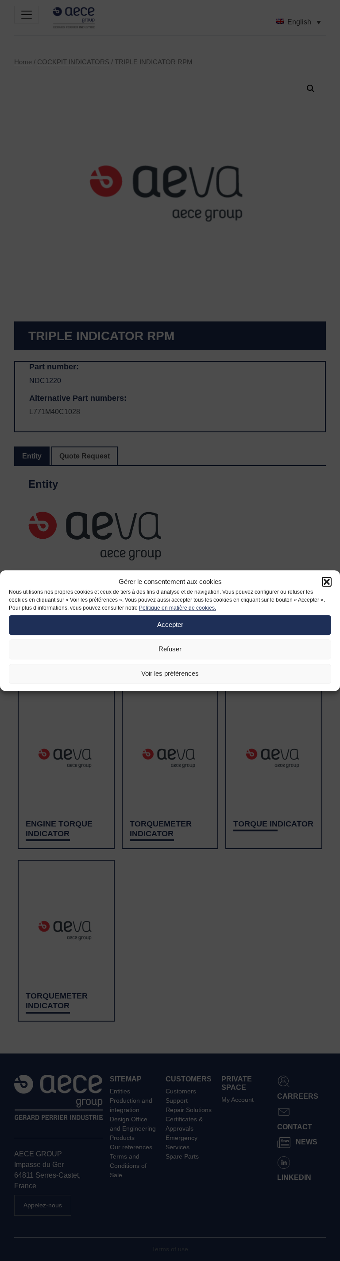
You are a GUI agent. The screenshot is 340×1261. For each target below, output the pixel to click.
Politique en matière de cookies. (177, 608)
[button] (326, 582)
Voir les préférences (170, 673)
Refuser (170, 649)
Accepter (170, 624)
